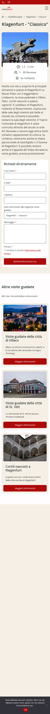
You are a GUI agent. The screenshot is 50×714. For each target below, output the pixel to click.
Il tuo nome (10, 170)
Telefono (8, 194)
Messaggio (10, 222)
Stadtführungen (15, 17)
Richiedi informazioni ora (25, 261)
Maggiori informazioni (31, 362)
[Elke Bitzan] (3, 17)
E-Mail (7, 182)
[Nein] (46, 705)
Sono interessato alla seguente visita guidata (21, 208)
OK (25, 710)
